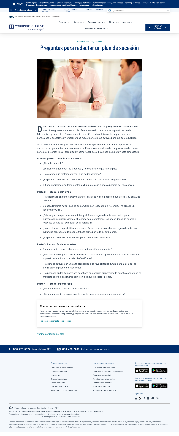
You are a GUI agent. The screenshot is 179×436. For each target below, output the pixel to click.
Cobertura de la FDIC (60, 386)
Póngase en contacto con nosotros (55, 321)
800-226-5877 (21, 349)
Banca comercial (95, 22)
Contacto (99, 9)
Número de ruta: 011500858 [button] (104, 390)
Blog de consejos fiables (71, 10)
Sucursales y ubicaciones (104, 368)
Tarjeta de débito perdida (104, 379)
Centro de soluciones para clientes (108, 371)
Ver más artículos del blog (50, 334)
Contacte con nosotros (103, 383)
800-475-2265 (70, 349)
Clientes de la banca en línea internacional (64, 414)
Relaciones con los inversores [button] (64, 390)
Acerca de (127, 22)
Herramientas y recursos (95, 28)
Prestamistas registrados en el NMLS (88, 411)
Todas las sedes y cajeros (49, 10)
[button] (70, 5)
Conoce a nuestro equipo (62, 368)
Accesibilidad (14, 414)
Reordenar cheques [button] (101, 386)
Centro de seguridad (102, 375)
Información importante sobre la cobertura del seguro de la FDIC (47, 411)
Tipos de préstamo (59, 379)
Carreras (89, 9)
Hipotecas (77, 22)
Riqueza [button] (113, 22)
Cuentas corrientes (59, 371)
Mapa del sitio (40, 414)
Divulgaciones (26, 414)
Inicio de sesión (157, 27)
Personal (63, 22)
